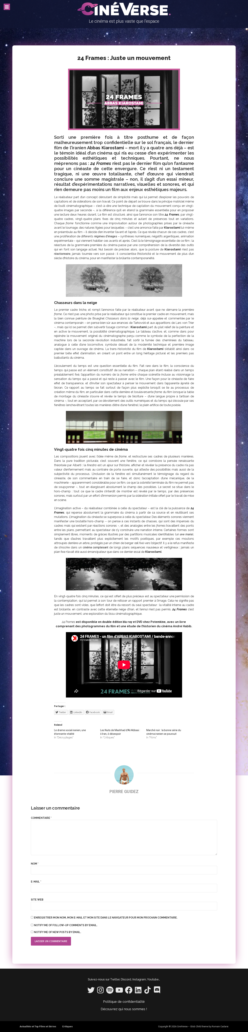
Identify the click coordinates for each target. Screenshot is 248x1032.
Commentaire (41, 817)
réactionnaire (62, 254)
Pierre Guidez (124, 791)
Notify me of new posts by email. (57, 932)
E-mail (36, 881)
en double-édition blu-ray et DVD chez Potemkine (132, 622)
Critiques (67, 1026)
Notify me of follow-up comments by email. (65, 925)
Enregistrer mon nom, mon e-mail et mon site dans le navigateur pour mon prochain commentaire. (106, 917)
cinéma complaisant (95, 547)
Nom (34, 863)
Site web (37, 899)
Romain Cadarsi (220, 1026)
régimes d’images (105, 236)
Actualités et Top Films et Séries (38, 1026)
